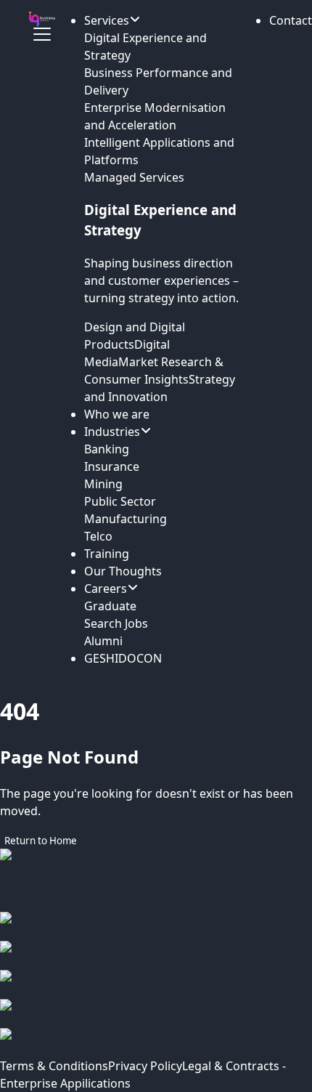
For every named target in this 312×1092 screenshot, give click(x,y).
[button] (290, 20)
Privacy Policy (145, 1066)
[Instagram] (156, 955)
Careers (105, 588)
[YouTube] (156, 1042)
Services (106, 20)
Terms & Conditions (54, 1066)
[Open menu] (42, 34)
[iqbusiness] (42, 19)
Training (106, 554)
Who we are (116, 414)
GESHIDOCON (123, 658)
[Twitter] (156, 1013)
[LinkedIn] (156, 984)
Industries (112, 432)
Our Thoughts (123, 571)
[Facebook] (156, 926)
